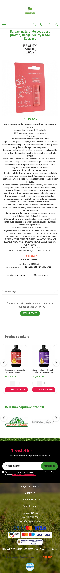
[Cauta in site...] (56, 25)
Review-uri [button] (10, 292)
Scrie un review (30, 313)
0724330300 (31, 512)
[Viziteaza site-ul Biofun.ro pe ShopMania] (29, 567)
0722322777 (31, 517)
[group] (30, 88)
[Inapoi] (2, 32)
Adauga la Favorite (18, 275)
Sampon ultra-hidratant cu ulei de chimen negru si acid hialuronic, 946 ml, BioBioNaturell (43, 371)
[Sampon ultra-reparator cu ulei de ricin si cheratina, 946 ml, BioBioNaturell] (16, 356)
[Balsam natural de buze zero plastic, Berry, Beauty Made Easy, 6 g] (30, 88)
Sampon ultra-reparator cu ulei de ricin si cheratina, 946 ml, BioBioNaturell (15, 371)
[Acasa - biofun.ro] (30, 10)
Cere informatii (41, 275)
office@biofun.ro (31, 521)
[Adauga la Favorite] (26, 347)
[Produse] (4, 25)
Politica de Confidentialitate (24, 475)
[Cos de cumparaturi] (49, 25)
